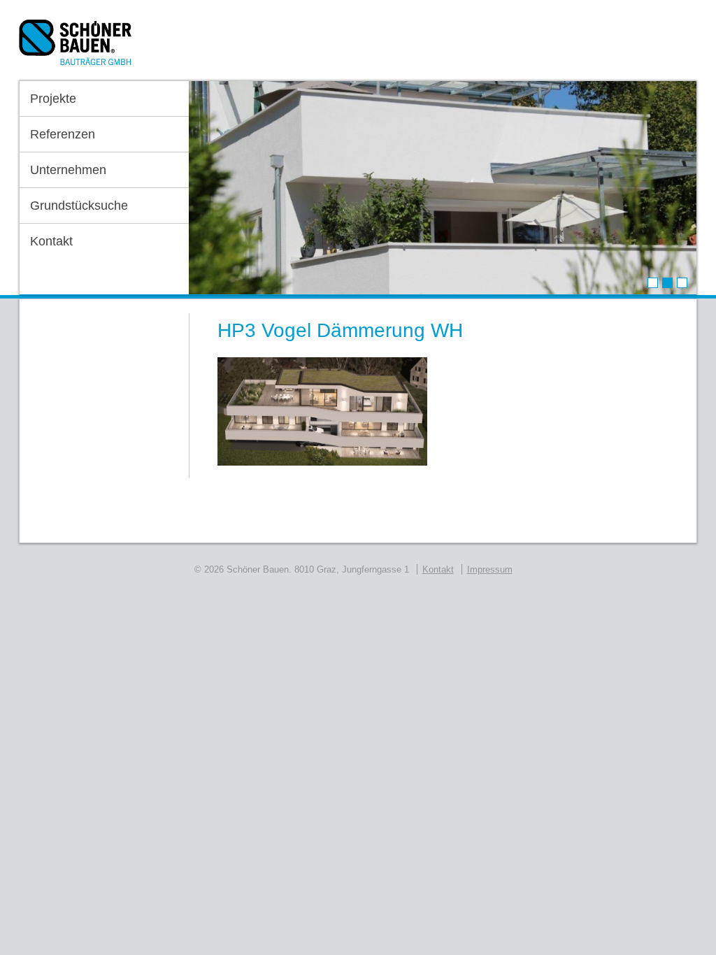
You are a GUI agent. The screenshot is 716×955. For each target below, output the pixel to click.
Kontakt (51, 241)
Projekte (53, 99)
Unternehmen (68, 170)
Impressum (490, 569)
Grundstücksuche (79, 206)
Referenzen (62, 134)
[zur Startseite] (75, 47)
